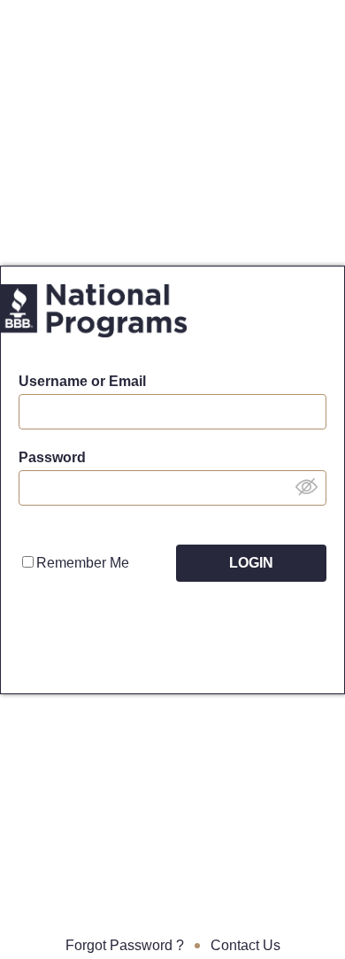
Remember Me (82, 562)
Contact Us (245, 945)
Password (52, 457)
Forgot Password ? (124, 945)
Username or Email (82, 381)
